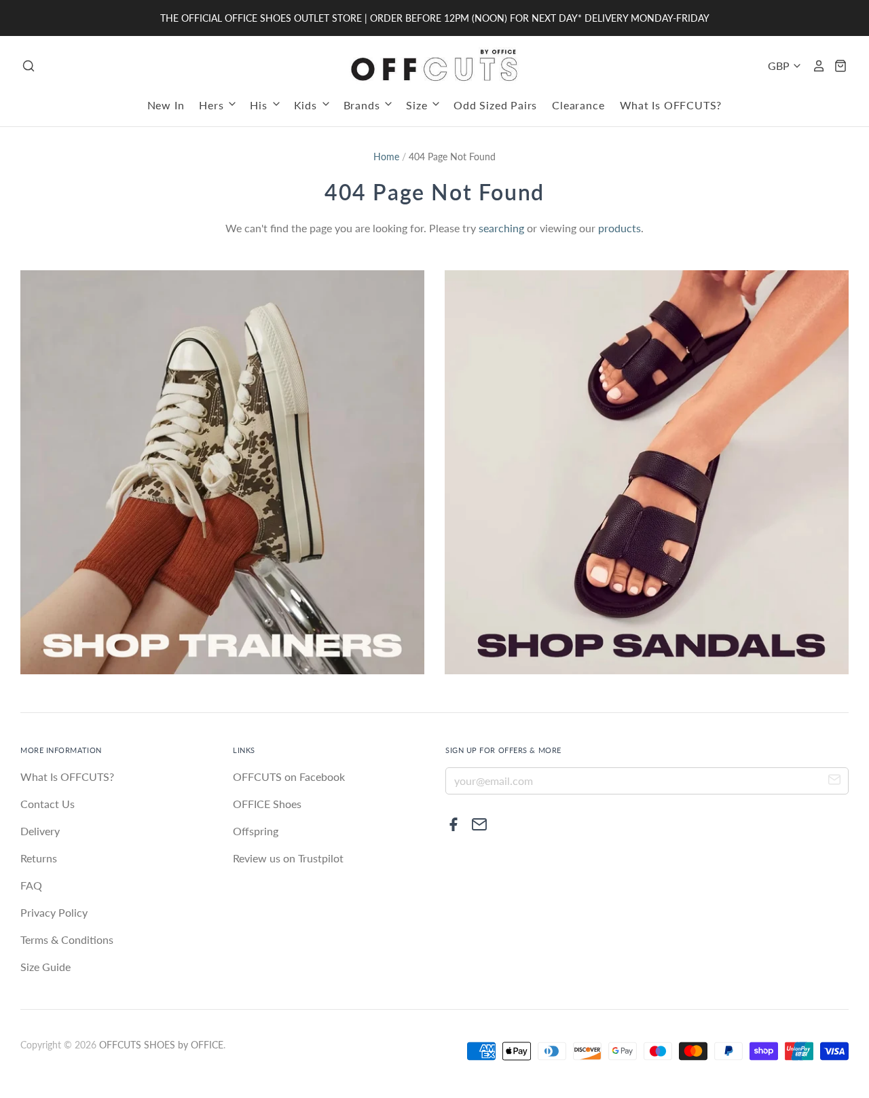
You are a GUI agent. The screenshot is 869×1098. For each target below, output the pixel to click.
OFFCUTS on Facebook (289, 776)
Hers (213, 104)
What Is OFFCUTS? (671, 104)
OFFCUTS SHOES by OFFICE (161, 1044)
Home (386, 156)
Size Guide (45, 966)
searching (501, 227)
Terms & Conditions (66, 939)
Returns (38, 858)
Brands (364, 104)
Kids (307, 104)
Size (418, 104)
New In (166, 104)
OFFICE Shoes (267, 803)
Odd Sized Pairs (495, 104)
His (260, 104)
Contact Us (47, 803)
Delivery (40, 830)
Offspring (255, 830)
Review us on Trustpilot (288, 858)
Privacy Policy (54, 912)
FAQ (31, 885)
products (619, 227)
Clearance (578, 104)
